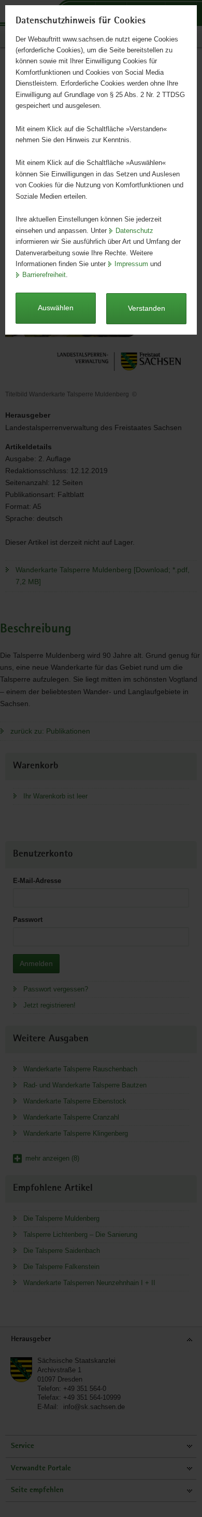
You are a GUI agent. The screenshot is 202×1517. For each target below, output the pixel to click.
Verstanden (146, 308)
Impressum (131, 264)
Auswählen (56, 308)
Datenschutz (134, 231)
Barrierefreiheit (44, 275)
